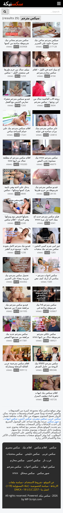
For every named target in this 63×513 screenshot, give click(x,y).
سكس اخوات (31, 466)
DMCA (17, 489)
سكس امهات (10, 418)
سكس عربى (48, 454)
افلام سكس (40, 447)
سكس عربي (54, 418)
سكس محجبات (14, 454)
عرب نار (47, 460)
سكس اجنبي (25, 418)
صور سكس (53, 421)
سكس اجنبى (33, 460)
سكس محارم (17, 460)
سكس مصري (40, 418)
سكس (52, 447)
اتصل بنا (45, 489)
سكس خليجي (32, 454)
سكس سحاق (27, 473)
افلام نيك (27, 447)
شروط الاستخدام (33, 482)
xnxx (15, 473)
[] (4, 12)
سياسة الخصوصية (39, 486)
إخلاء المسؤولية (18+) (17, 486)
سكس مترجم (14, 466)
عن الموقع (49, 482)
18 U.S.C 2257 (31, 489)
